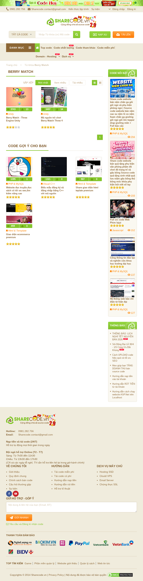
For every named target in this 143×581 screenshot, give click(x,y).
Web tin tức (103, 563)
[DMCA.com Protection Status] (120, 574)
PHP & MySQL (16, 183)
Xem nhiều (60, 82)
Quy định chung (17, 476)
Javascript (117, 230)
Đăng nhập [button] (118, 9)
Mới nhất (43, 82)
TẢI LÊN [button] (125, 34)
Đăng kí (131, 9)
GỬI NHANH (20, 517)
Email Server (107, 480)
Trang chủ (11, 65)
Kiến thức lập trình (79, 9)
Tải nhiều (77, 82)
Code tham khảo (85, 47)
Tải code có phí (62, 476)
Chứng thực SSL (109, 484)
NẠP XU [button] (102, 34)
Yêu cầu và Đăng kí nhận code (26, 524)
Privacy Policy (56, 574)
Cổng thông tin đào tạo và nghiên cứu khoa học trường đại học (122, 260)
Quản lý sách (87, 563)
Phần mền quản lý (44, 563)
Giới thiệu (14, 471)
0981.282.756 (17, 9)
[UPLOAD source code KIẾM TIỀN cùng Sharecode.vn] (71, 3)
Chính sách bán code (20, 480)
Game (28, 563)
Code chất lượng (64, 47)
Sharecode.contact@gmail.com (48, 9)
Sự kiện (95, 9)
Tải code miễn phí (64, 471)
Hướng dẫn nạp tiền (65, 480)
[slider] (13, 127)
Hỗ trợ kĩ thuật (62, 488)
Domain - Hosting (46, 56)
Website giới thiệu (67, 563)
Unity (11, 113)
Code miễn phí (106, 47)
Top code (46, 47)
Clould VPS (106, 476)
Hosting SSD (107, 471)
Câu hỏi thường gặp (20, 484)
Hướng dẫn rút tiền (64, 484)
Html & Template (87, 183)
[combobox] (22, 33)
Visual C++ (49, 183)
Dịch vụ (66, 56)
